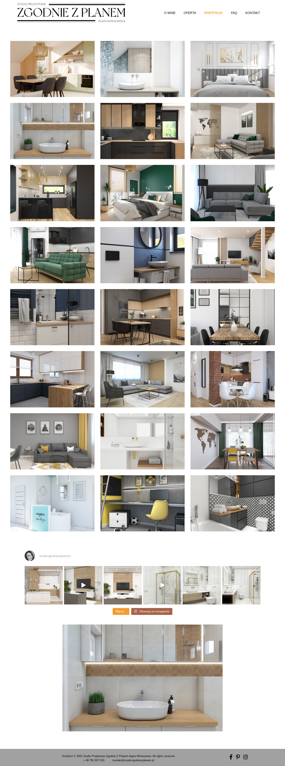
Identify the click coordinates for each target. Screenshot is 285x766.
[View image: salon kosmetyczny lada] (52, 503)
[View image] (52, 69)
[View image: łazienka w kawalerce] (232, 503)
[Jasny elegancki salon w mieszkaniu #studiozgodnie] (123, 585)
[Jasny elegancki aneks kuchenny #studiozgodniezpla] (44, 585)
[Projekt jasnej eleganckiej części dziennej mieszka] (83, 585)
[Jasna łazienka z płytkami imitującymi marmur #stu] (241, 585)
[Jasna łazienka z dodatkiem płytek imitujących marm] (202, 585)
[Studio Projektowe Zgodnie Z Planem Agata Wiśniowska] (71, 12)
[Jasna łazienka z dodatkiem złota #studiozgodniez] (162, 585)
